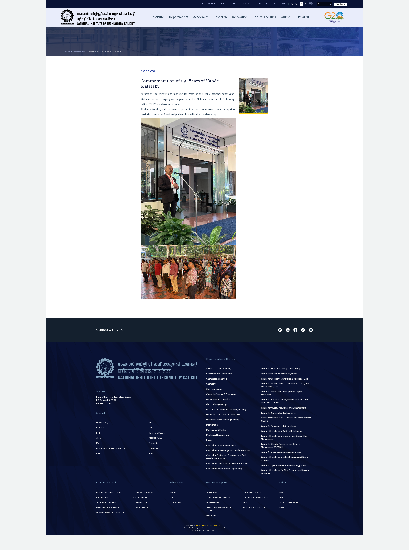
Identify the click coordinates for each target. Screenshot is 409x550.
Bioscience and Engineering (219, 373)
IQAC (98, 443)
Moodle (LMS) (102, 422)
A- (292, 3)
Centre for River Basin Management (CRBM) (281, 452)
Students (173, 492)
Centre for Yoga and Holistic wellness (278, 426)
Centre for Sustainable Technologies (278, 413)
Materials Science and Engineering (222, 419)
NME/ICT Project (155, 438)
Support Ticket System (288, 502)
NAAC (98, 453)
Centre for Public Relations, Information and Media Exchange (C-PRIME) (285, 401)
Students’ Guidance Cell (106, 502)
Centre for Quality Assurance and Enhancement (283, 408)
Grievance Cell (102, 497)
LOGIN (284, 4)
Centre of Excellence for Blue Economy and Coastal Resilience (285, 472)
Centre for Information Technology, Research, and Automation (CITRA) (285, 385)
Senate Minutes (212, 502)
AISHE (151, 453)
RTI (267, 4)
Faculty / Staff (175, 502)
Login (281, 507)
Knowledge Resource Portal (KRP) (110, 448)
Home (201, 4)
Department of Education (218, 399)
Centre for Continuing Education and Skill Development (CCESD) (226, 457)
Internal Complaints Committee (109, 492)
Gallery (282, 497)
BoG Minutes (211, 492)
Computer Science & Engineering (221, 394)
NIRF (98, 433)
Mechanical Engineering (217, 435)
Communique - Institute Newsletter (257, 497)
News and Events (79, 52)
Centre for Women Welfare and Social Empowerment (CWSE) (286, 419)
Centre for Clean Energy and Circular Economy (228, 450)
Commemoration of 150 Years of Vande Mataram (104, 52)
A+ (296, 3)
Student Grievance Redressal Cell (110, 512)
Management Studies (216, 430)
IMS (275, 4)
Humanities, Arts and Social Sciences (223, 414)
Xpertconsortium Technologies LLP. (213, 528)
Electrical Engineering (216, 404)
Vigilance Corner (140, 497)
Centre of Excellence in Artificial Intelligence (281, 431)
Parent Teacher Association (107, 507)
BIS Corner (153, 448)
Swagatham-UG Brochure (254, 507)
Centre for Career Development (221, 445)
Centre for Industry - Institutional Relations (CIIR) (284, 378)
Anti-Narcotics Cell (141, 507)
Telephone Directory (240, 4)
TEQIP (151, 422)
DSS (281, 492)
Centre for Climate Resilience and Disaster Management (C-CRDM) (280, 446)
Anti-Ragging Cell (140, 502)
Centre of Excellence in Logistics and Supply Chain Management (284, 438)
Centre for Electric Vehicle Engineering (224, 468)
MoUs (245, 502)
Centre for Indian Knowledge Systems (279, 373)
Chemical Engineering (216, 378)
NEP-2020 (100, 427)
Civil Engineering (214, 389)
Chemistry (211, 384)
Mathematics (212, 424)
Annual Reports (212, 515)
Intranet (223, 4)
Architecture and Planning (218, 368)
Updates (67, 52)
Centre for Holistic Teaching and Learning (280, 368)
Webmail (211, 4)
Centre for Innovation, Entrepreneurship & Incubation (281, 393)
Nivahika (257, 4)
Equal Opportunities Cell (143, 492)
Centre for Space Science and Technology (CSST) (284, 465)
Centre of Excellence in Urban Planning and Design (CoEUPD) (285, 459)
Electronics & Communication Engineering (226, 409)
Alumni (173, 497)
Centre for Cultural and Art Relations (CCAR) (227, 463)
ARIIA (98, 438)
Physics (209, 440)
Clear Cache (340, 4)
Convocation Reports (252, 492)
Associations (154, 443)
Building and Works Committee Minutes (219, 508)
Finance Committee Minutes (218, 497)
